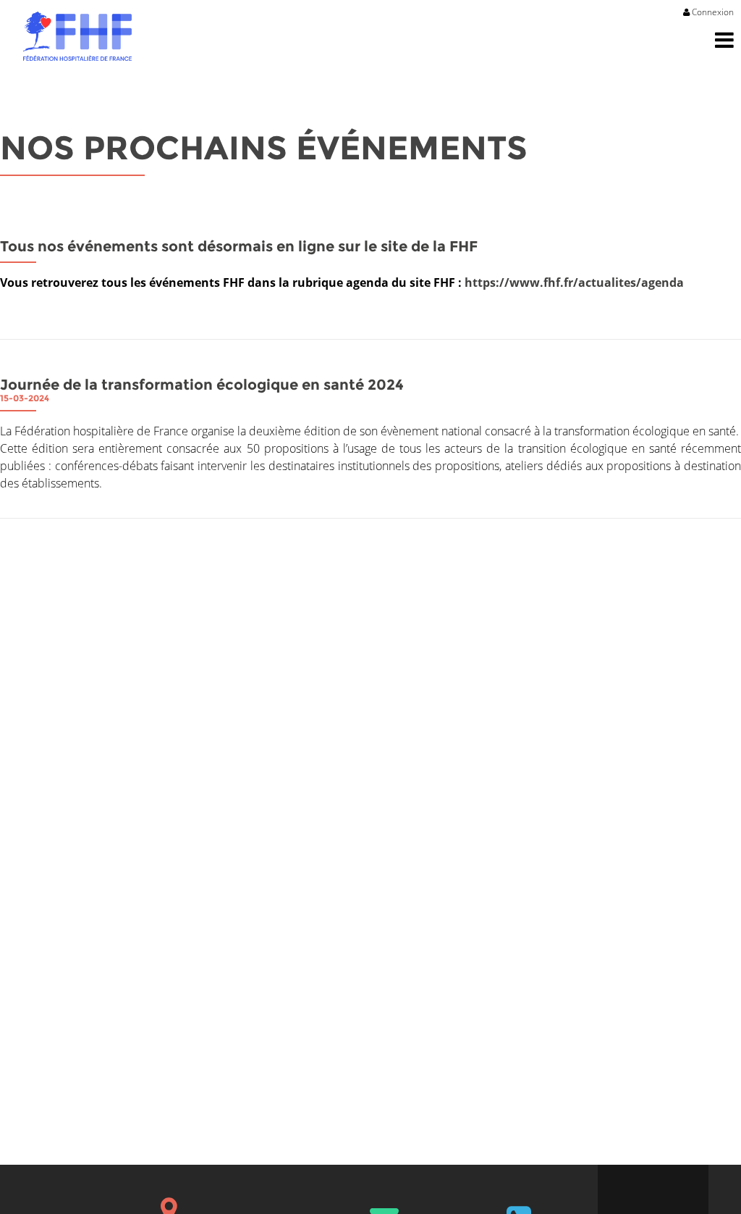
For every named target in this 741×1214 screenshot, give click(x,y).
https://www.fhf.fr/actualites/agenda (574, 282)
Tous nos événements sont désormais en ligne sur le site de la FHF (239, 246)
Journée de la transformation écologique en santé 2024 (202, 384)
